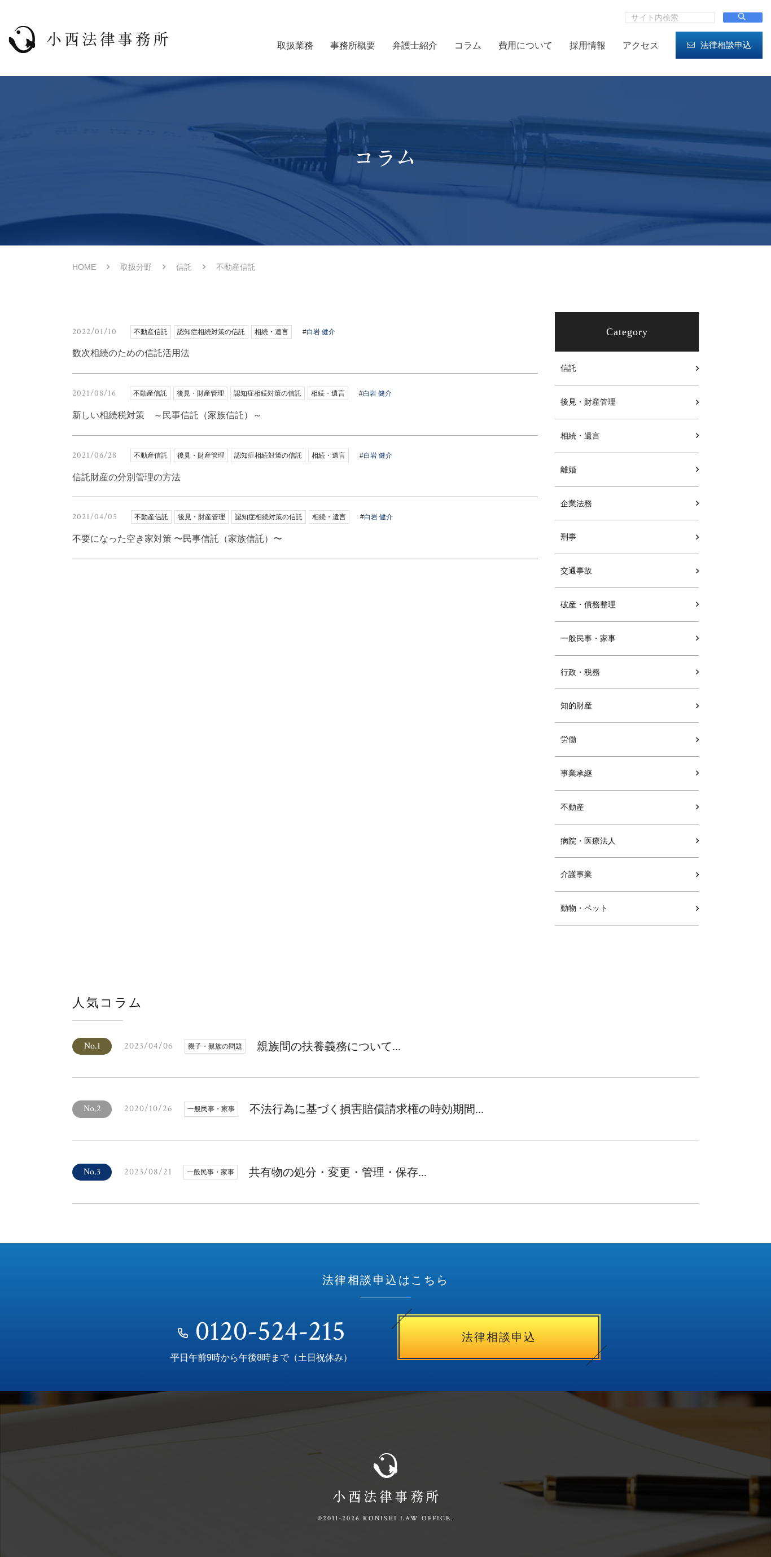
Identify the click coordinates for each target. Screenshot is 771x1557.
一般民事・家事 (588, 638)
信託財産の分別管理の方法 (126, 477)
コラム (467, 45)
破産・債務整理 (588, 604)
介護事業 (576, 874)
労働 (568, 739)
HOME (84, 266)
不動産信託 (151, 332)
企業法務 (576, 503)
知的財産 (576, 705)
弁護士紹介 (414, 45)
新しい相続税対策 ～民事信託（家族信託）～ (167, 415)
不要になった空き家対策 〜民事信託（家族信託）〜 (177, 538)
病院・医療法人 (588, 840)
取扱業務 (295, 45)
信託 (184, 266)
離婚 (568, 469)
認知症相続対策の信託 (211, 332)
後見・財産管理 (588, 401)
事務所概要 (352, 45)
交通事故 (576, 570)
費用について (525, 45)
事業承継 (576, 773)
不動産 (572, 807)
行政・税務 (580, 672)
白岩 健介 (320, 332)
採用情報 (588, 45)
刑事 (568, 536)
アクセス (641, 45)
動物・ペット (584, 908)
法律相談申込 (725, 45)
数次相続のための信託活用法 (131, 353)
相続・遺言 (580, 435)
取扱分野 (136, 266)
